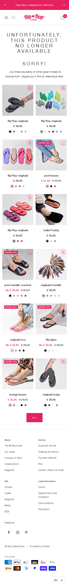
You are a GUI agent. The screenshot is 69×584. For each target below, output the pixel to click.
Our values (10, 451)
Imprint (41, 487)
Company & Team (13, 458)
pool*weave (51, 175)
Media (8, 505)
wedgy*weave (17, 394)
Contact (8, 487)
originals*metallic (51, 285)
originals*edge (51, 394)
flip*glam (51, 339)
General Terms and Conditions (47, 495)
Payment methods (47, 458)
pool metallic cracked (17, 285)
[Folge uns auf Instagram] (17, 532)
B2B (7, 511)
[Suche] (13, 17)
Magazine (9, 470)
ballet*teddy (51, 230)
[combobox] (58, 580)
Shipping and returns (48, 451)
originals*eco (18, 339)
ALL (34, 417)
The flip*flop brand (13, 445)
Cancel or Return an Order (51, 470)
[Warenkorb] (62, 17)
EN (55, 580)
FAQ (40, 464)
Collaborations (12, 464)
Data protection (46, 503)
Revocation (43, 509)
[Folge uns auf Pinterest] (26, 532)
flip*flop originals (18, 120)
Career (8, 493)
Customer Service (47, 445)
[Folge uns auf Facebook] (9, 532)
